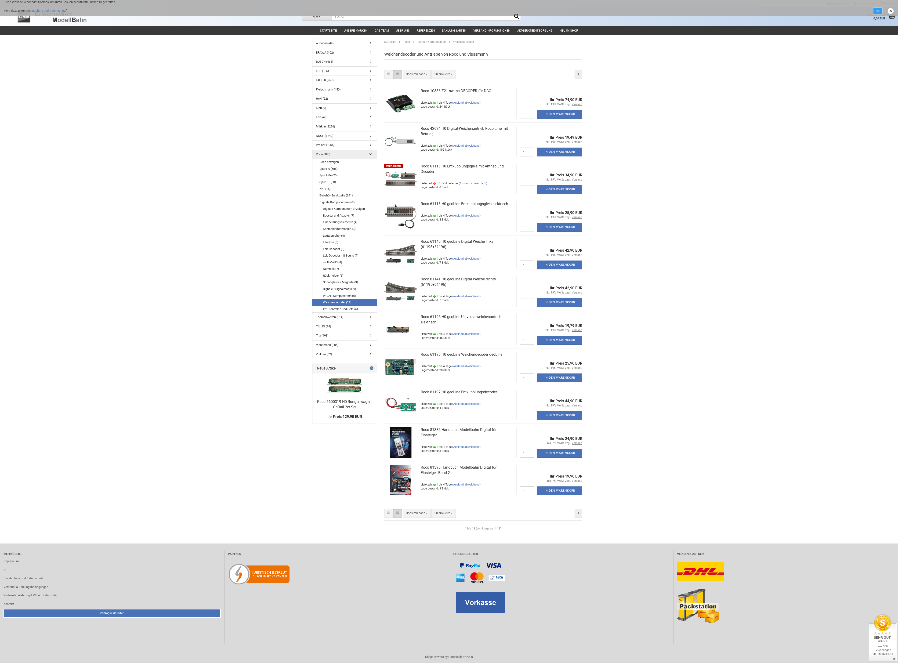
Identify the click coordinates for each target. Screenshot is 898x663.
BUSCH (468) (324, 61)
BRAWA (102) (325, 52)
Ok (878, 11)
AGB (6, 570)
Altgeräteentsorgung (535, 30)
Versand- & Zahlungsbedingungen (26, 587)
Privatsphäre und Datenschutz (46, 10)
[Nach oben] (885, 656)
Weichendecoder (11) (337, 302)
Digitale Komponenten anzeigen (344, 208)
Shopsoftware (434, 657)
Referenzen (426, 30)
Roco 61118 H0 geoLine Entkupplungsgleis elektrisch (464, 204)
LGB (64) (322, 117)
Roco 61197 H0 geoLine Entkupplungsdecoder (459, 392)
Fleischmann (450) (328, 89)
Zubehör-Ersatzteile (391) (336, 195)
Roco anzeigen (329, 162)
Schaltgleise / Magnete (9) (340, 282)
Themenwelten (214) (330, 317)
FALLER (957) (325, 80)
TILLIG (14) (323, 326)
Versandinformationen (491, 30)
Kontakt (9, 604)
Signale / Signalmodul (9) (339, 289)
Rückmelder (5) (333, 275)
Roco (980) (323, 154)
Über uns (403, 30)
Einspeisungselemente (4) (340, 222)
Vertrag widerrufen (112, 613)
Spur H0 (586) (328, 168)
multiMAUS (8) (332, 262)
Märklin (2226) (325, 126)
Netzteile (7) (331, 269)
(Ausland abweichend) (466, 102)
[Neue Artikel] (371, 368)
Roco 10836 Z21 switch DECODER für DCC (456, 91)
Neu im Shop (569, 30)
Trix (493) (322, 335)
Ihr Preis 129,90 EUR (344, 416)
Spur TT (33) (327, 182)
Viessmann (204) (327, 345)
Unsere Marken (355, 30)
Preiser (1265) (325, 145)
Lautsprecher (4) (334, 235)
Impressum (11, 561)
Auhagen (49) (325, 43)
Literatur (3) (330, 242)
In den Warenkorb (560, 114)
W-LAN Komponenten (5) (339, 295)
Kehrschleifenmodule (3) (339, 229)
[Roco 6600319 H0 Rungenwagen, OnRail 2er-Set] (344, 385)
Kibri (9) (321, 108)
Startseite (328, 30)
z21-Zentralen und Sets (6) (340, 309)
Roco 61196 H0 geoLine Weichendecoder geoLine (461, 354)
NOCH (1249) (324, 136)
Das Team (381, 30)
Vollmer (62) (324, 354)
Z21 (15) (325, 189)
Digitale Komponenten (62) (337, 202)
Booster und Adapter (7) (338, 215)
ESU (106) (322, 71)
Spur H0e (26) (328, 175)
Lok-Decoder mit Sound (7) (340, 255)
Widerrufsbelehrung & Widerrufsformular (30, 595)
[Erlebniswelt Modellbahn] (157, 16)
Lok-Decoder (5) (333, 249)
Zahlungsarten (454, 30)
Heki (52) (322, 98)
